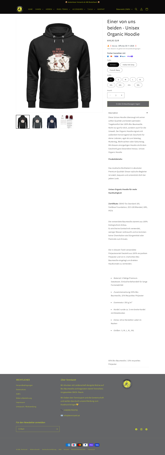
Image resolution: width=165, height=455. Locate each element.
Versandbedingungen (24, 385)
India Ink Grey (128, 65)
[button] (39, 9)
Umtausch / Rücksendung (26, 406)
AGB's (18, 394)
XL (140, 79)
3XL (120, 85)
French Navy (115, 70)
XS (111, 79)
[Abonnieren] (56, 429)
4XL (130, 85)
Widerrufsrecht (35, 449)
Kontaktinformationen (78, 449)
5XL (138, 85)
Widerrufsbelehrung (24, 398)
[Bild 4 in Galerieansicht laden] (66, 121)
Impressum (20, 402)
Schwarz (113, 65)
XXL (111, 85)
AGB (60, 449)
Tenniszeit (24, 449)
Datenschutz (21, 389)
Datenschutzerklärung (49, 449)
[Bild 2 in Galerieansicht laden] (37, 121)
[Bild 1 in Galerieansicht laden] (22, 121)
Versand (66, 449)
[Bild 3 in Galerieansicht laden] (52, 121)
